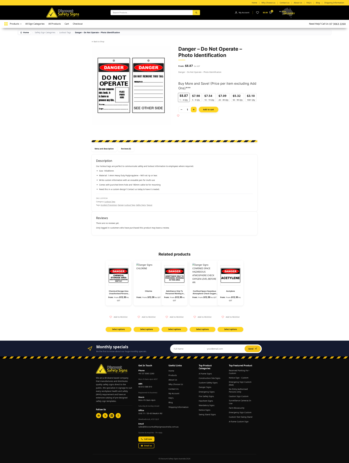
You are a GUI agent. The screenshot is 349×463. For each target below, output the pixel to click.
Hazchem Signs (206, 400)
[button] (118, 317)
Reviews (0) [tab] (126, 149)
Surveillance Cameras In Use (240, 402)
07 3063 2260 (337, 24)
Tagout (149, 205)
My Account (174, 393)
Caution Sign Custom (238, 396)
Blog (171, 402)
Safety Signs (141, 205)
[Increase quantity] (194, 109)
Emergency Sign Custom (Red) (240, 383)
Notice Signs (204, 410)
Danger (121, 205)
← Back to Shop (98, 41)
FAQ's (171, 398)
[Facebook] (98, 415)
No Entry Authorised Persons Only (238, 390)
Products (173, 375)
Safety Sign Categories (45, 32)
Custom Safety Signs (208, 382)
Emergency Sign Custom (240, 412)
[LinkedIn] (111, 415)
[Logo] (6, 24)
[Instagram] (118, 415)
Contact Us (174, 389)
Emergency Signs (207, 391)
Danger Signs (205, 387)
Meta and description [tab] (104, 149)
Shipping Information (179, 407)
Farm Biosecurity (236, 408)
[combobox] (152, 12)
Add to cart (208, 109)
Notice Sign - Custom (238, 377)
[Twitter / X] (105, 415)
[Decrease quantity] (181, 109)
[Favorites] (257, 12)
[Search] (196, 12)
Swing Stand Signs (207, 414)
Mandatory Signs (206, 405)
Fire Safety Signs (206, 396)
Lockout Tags (109, 201)
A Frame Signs (205, 373)
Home (171, 370)
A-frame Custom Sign (239, 421)
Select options (118, 329)
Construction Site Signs (209, 378)
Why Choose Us (176, 384)
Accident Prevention (109, 205)
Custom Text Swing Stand (240, 417)
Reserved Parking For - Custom (239, 371)
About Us (173, 379)
